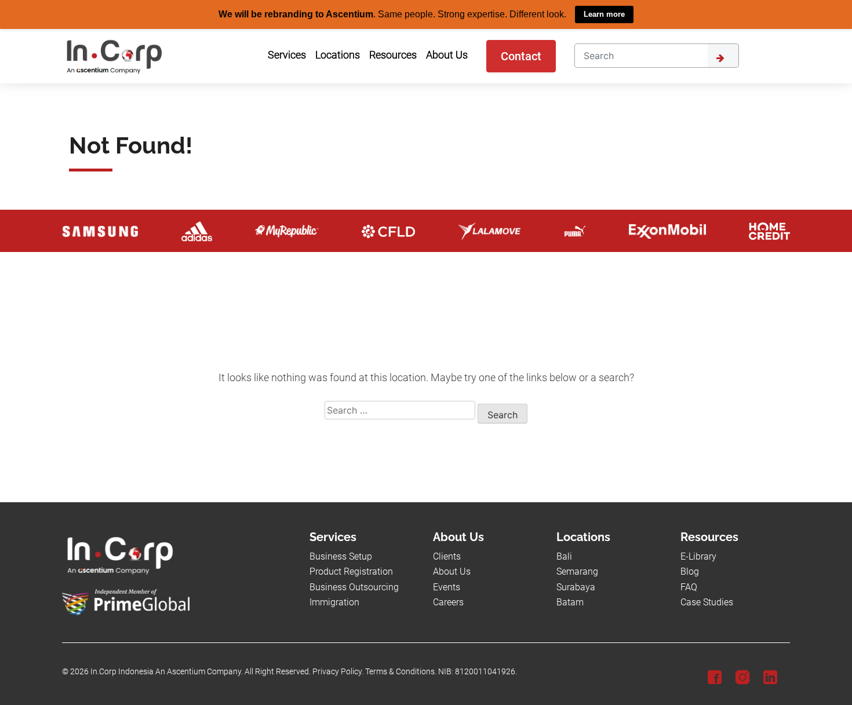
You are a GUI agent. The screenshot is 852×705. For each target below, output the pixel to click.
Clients (447, 555)
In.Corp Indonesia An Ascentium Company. (166, 672)
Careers (448, 601)
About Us (452, 571)
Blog (689, 571)
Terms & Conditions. (400, 672)
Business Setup (341, 555)
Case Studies (706, 601)
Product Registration (351, 571)
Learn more (604, 14)
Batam (570, 601)
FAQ (688, 586)
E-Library (698, 555)
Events (446, 586)
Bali (564, 555)
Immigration (334, 601)
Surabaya (575, 586)
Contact (521, 56)
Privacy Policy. (337, 672)
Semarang (577, 571)
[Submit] (723, 55)
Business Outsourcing (354, 586)
